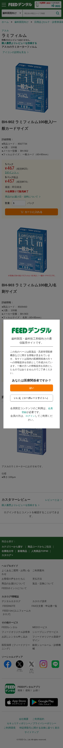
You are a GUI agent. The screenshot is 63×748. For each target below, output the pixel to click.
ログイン (30, 416)
